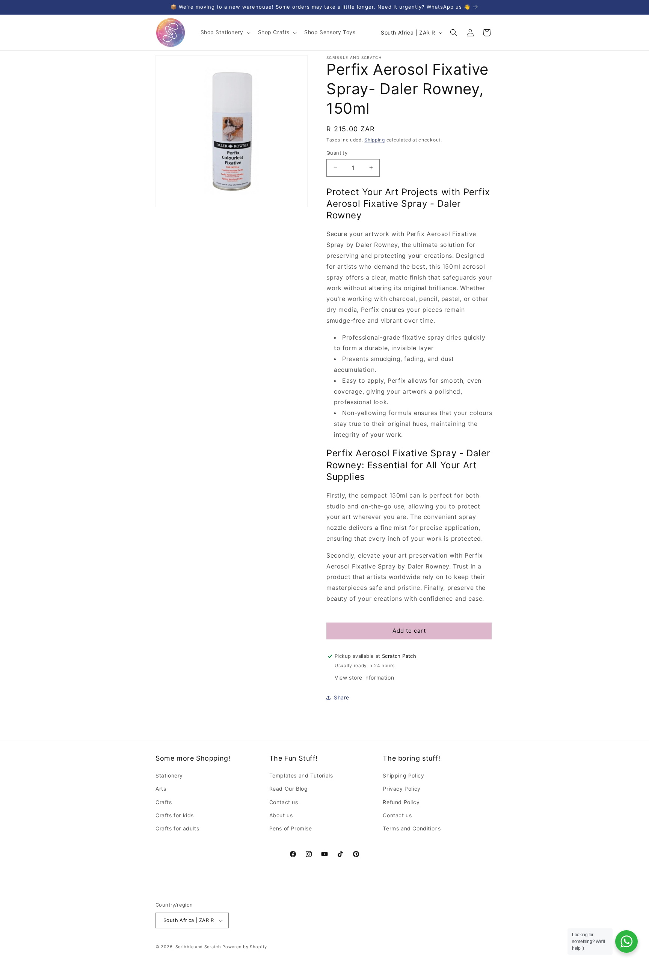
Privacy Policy (401, 788)
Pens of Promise (290, 828)
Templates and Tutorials (301, 775)
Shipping (374, 140)
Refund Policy (401, 802)
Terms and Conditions (412, 828)
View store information (364, 677)
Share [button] (341, 697)
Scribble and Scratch (198, 946)
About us (281, 815)
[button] (225, 32)
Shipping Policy (403, 775)
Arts (160, 788)
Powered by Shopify (244, 946)
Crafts (163, 802)
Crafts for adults (177, 828)
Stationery (169, 775)
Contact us (283, 802)
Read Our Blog (288, 788)
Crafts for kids (174, 815)
